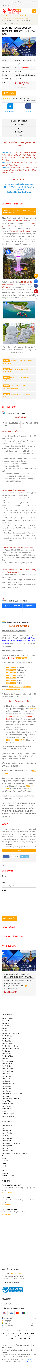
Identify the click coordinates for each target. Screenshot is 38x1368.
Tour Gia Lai (6, 1079)
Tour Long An (6, 1096)
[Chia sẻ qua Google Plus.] (15, 856)
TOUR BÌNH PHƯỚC (8, 1109)
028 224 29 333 (16, 1273)
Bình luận (19, 132)
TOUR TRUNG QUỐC (9, 1176)
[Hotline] (36, 276)
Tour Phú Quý (6, 1026)
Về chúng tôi (10, 1331)
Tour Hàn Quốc (7, 1126)
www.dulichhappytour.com (20, 687)
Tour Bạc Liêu (6, 1086)
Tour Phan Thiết (7, 1071)
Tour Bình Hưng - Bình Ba (10, 1099)
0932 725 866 (11, 670)
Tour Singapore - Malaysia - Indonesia (16, 18)
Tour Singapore (7, 1146)
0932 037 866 (11, 675)
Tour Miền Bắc (6, 1076)
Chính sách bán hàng (8, 1336)
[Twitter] (6, 1303)
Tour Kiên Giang (7, 1061)
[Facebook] (3, 1303)
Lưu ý (19, 128)
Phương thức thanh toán (26, 1333)
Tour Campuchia (7, 1151)
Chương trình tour (19, 121)
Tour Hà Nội (6, 1021)
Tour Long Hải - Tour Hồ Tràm (12, 1094)
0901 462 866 (11, 678)
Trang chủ (5, 15)
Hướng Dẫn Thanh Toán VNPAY (19, 1338)
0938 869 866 (11, 672)
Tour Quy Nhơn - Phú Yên (10, 1048)
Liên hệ (19, 135)
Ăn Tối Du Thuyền (8, 1114)
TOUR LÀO (5, 1173)
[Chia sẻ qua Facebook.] (6, 856)
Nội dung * (5, 890)
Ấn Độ (4, 1166)
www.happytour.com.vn (11, 689)
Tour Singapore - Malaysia (11, 1143)
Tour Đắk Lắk (6, 1081)
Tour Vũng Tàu (7, 1028)
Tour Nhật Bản (7, 1133)
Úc (2, 1156)
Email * (4, 882)
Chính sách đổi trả (23, 1331)
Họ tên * (4, 876)
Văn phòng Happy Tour (26, 1336)
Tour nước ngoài (23, 15)
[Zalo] (36, 281)
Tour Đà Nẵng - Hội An (10, 1046)
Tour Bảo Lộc (6, 1041)
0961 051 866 (11, 683)
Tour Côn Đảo (7, 1031)
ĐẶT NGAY (9, 93)
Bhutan (4, 1163)
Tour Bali (5, 1148)
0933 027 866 (11, 680)
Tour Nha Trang (7, 1043)
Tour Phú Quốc (7, 1036)
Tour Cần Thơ (6, 1053)
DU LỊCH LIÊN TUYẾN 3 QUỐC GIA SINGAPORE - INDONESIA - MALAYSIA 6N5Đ (18, 975)
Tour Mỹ (4, 1128)
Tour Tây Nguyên (8, 1116)
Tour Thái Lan (6, 1131)
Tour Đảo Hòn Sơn (8, 1084)
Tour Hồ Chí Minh (7, 1018)
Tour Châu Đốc (7, 1063)
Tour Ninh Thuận (7, 1068)
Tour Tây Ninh (6, 1091)
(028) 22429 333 (21, 658)
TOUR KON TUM (7, 1104)
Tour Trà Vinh (6, 1089)
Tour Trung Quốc (7, 1138)
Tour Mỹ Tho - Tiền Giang (10, 1033)
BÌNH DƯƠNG (6, 1101)
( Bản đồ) (32, 709)
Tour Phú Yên (6, 1066)
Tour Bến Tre (6, 1074)
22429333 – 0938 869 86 (15, 740)
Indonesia (5, 1171)
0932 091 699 (11, 667)
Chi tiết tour (19, 124)
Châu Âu (5, 1161)
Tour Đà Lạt (6, 1023)
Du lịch (13, 15)
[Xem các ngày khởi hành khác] (26, 986)
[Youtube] (10, 1303)
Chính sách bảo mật (8, 1333)
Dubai (4, 1158)
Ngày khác (26, 67)
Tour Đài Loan (7, 1141)
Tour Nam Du (6, 1058)
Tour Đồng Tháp (7, 1056)
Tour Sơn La (6, 1051)
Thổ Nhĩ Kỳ (5, 1136)
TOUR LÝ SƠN (6, 1111)
